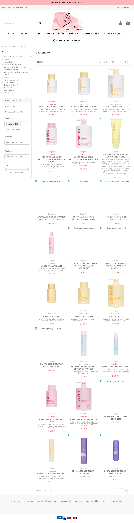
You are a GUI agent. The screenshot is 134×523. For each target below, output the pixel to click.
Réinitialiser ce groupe (13, 129)
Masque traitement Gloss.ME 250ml (116, 218)
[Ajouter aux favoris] (50, 98)
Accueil (5, 52)
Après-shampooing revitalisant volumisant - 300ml (51, 159)
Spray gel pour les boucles (51, 474)
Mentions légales (44, 501)
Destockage (9, 90)
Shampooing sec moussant (116, 366)
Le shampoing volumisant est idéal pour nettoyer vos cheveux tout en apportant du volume (51, 426)
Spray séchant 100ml (115, 476)
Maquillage (8, 62)
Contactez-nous (18, 501)
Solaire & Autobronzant (14, 64)
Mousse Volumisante (51, 266)
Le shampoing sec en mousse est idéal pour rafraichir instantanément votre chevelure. (115, 371)
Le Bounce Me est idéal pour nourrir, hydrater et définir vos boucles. (51, 320)
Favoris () (128, 7)
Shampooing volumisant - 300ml (51, 420)
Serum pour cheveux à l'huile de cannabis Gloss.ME (115, 265)
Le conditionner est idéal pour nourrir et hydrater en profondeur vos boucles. (51, 110)
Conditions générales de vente (66, 501)
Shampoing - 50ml (51, 316)
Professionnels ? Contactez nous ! (14, 7)
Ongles (7, 77)
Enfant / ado (9, 92)
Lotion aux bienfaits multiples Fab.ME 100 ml (84, 218)
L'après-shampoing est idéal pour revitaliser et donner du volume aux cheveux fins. (51, 166)
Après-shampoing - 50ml (51, 107)
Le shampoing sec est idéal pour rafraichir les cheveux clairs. (84, 372)
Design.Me (51, 101)
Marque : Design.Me (15, 112)
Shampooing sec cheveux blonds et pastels (84, 367)
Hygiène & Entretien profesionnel (12, 86)
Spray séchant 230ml (83, 476)
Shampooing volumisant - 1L (83, 419)
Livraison (31, 501)
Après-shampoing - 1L (116, 107)
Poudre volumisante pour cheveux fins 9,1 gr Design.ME (83, 265)
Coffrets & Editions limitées (15, 67)
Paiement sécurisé (114, 501)
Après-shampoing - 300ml (84, 107)
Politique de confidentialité (92, 501)
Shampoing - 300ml (83, 316)
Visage (6, 59)
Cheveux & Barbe (11, 70)
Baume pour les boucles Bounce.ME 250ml (116, 155)
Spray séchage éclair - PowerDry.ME (116, 472)
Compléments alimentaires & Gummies (16, 73)
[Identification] (120, 23)
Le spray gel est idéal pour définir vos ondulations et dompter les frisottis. (51, 477)
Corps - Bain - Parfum (13, 57)
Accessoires (9, 82)
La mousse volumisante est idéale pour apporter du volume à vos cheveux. (51, 269)
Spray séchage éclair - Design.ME (83, 472)
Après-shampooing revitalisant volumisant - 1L (83, 158)
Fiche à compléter (11, 80)
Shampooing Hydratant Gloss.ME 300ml (51, 365)
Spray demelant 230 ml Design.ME (116, 417)
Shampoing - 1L (116, 316)
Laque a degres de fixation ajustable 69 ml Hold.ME (51, 218)
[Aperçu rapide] (53, 98)
